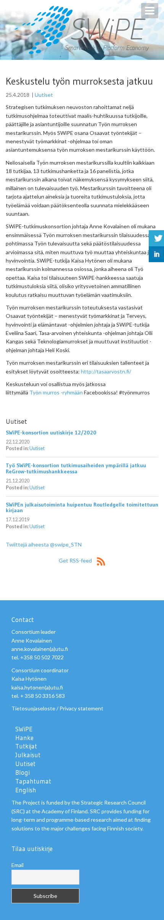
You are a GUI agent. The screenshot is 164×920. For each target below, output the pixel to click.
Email (17, 865)
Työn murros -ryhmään (56, 392)
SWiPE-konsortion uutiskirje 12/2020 (51, 432)
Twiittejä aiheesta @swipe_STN (44, 544)
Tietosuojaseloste (33, 708)
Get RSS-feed (76, 560)
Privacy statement (81, 708)
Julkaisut (27, 755)
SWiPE (23, 729)
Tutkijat (26, 746)
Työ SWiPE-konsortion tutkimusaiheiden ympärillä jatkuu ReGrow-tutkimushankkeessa (76, 468)
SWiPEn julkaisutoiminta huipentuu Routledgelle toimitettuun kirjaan (82, 507)
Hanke (24, 738)
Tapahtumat (33, 781)
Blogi (22, 772)
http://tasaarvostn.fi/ (106, 371)
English (25, 790)
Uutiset (44, 94)
